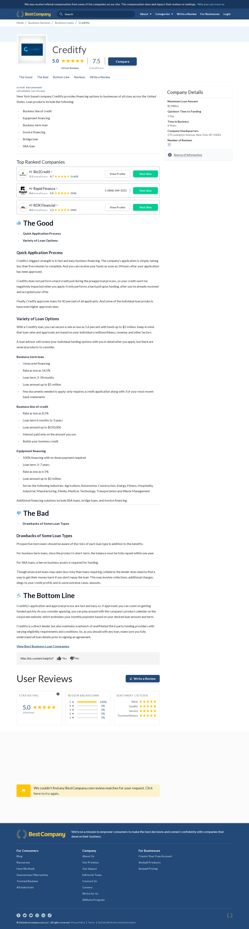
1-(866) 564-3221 (116, 190)
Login (227, 14)
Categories (164, 14)
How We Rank (26, 868)
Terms (91, 922)
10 (169, 144)
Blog (19, 856)
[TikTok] (50, 915)
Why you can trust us (210, 4)
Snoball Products (150, 862)
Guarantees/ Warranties (32, 874)
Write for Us (90, 893)
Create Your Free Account (155, 856)
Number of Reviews (179, 140)
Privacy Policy (78, 922)
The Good (25, 77)
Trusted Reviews (27, 881)
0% (103, 705)
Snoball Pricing (148, 868)
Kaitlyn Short (34, 88)
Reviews (79, 77)
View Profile (117, 173)
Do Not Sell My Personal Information (117, 922)
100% (103, 702)
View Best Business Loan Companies (43, 646)
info (58, 694)
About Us (88, 856)
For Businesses (210, 14)
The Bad (42, 77)
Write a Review (186, 14)
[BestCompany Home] (34, 14)
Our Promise (90, 862)
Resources (23, 862)
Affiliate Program (93, 899)
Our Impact (89, 868)
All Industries (25, 887)
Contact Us (89, 881)
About (146, 14)
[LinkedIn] (43, 915)
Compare (122, 61)
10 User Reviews (70, 68)
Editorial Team (92, 874)
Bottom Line (61, 77)
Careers (87, 887)
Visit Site (145, 173)
